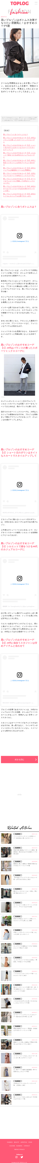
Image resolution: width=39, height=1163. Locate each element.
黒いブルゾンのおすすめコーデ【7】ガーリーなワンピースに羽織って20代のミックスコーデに (19, 181)
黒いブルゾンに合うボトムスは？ (15, 134)
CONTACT (27, 1146)
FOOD (30, 1142)
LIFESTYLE (24, 1142)
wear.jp (2, 397)
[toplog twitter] (22, 1157)
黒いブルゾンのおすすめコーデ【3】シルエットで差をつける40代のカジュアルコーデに (19, 155)
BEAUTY (16, 1142)
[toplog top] (19, 3)
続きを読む (19, 760)
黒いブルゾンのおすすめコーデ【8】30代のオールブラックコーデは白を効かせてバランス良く (19, 189)
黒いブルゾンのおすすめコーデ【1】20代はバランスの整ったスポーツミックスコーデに (19, 140)
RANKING (19, 1146)
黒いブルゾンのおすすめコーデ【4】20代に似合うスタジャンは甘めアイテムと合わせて (19, 163)
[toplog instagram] (17, 1157)
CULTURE (12, 1146)
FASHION (10, 1142)
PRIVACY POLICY (19, 1149)
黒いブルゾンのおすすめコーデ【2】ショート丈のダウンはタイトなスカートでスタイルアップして (19, 147)
